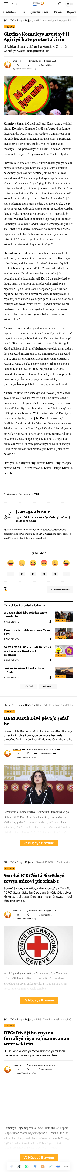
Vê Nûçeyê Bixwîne (38, 843)
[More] (66, 1166)
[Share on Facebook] (11, 1166)
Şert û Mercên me (47, 533)
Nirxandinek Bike (62, 589)
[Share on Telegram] (34, 1166)
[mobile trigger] (7, 3)
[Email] (42, 1166)
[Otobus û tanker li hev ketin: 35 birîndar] (64, 672)
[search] (60, 4)
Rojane (9, 27)
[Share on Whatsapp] (27, 1166)
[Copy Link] (50, 1166)
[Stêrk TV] (38, 4)
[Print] (58, 1166)
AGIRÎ (35, 494)
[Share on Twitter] (19, 1166)
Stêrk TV (17, 61)
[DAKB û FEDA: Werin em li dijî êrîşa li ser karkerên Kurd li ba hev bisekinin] (64, 651)
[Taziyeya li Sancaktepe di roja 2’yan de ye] (64, 633)
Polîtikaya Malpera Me (54, 529)
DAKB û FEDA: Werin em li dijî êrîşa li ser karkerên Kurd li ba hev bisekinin (27, 651)
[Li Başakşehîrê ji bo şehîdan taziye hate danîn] (64, 616)
